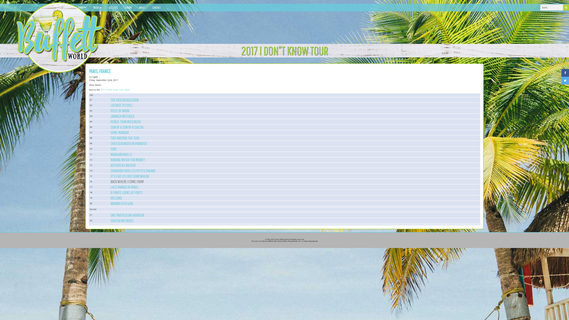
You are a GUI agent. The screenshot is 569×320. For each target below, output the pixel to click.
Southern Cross (122, 220)
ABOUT (142, 7)
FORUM (128, 7)
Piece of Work (120, 110)
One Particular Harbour (127, 215)
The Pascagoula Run (125, 99)
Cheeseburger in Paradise (129, 143)
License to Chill (122, 105)
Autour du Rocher (123, 165)
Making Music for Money (128, 159)
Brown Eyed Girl (122, 203)
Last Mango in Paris (124, 186)
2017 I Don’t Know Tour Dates (115, 89)
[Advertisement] (362, 26)
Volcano (116, 197)
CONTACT (156, 7)
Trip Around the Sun (125, 137)
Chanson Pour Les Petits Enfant (133, 170)
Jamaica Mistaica (122, 116)
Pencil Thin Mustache (126, 121)
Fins (114, 148)
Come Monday (120, 132)
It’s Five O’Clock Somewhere (130, 176)
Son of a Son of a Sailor (127, 127)
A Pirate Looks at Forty (126, 192)
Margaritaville (121, 154)
